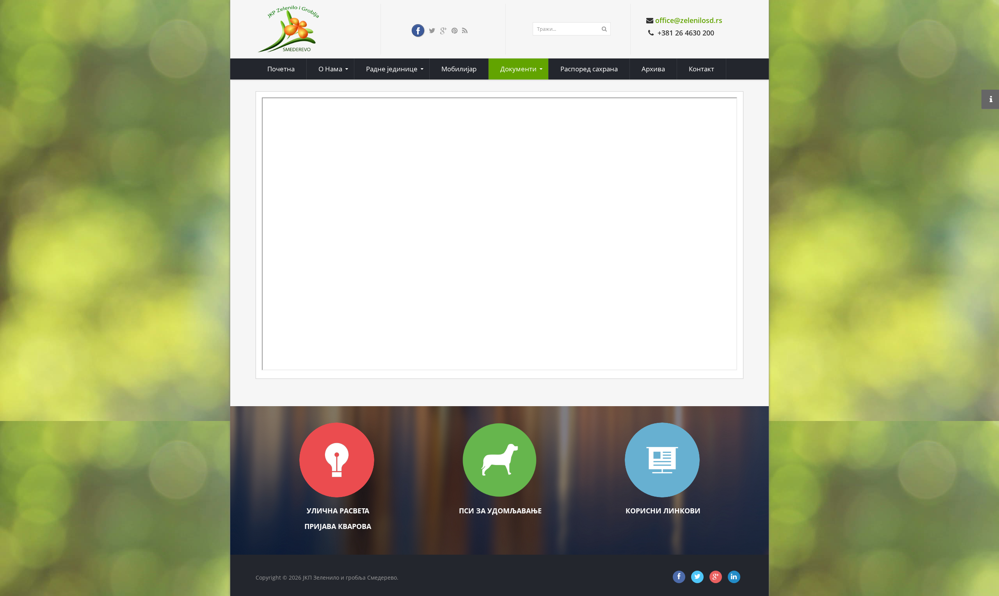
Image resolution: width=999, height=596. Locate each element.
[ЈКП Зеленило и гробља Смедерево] (289, 28)
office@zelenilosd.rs (688, 20)
